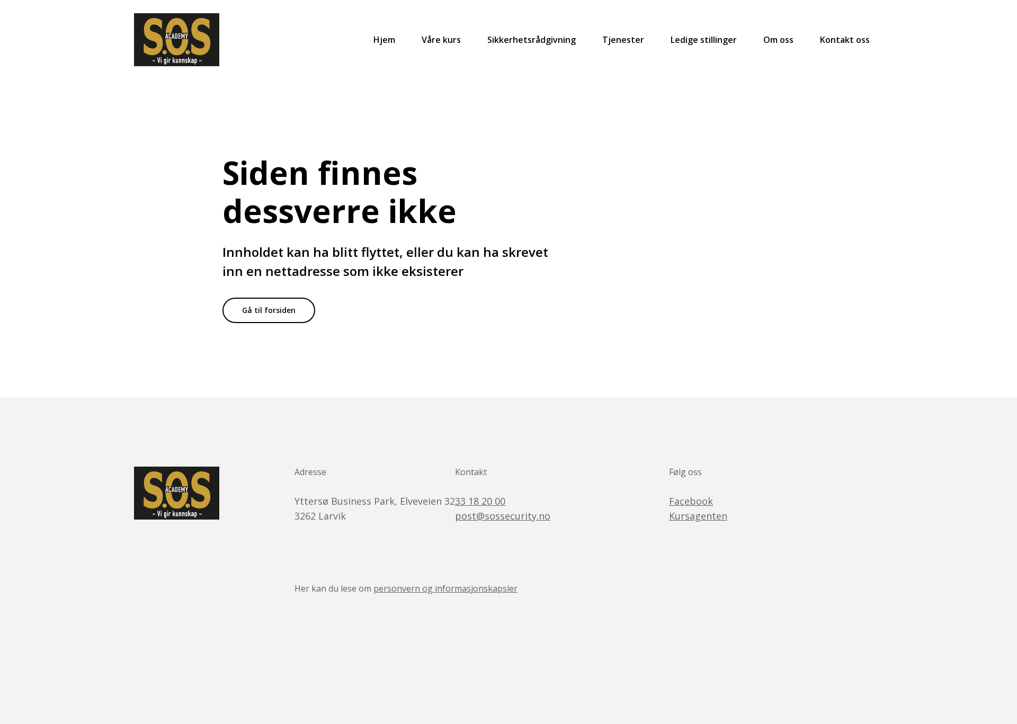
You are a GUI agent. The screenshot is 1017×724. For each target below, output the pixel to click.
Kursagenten (698, 516)
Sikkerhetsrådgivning (531, 40)
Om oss (778, 40)
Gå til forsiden (269, 310)
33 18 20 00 (480, 501)
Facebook (691, 501)
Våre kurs (441, 40)
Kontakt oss (845, 40)
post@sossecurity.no (502, 516)
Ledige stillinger (704, 40)
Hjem (384, 40)
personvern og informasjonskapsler (445, 588)
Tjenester (623, 40)
